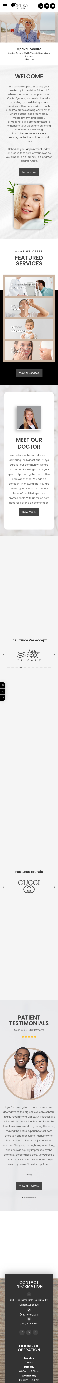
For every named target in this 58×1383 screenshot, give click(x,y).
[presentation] (3, 655)
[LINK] (8, 278)
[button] (8, 667)
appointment (34, 149)
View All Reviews (29, 1186)
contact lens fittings (31, 137)
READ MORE (29, 511)
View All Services (29, 373)
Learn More (29, 172)
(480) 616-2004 (29, 1314)
